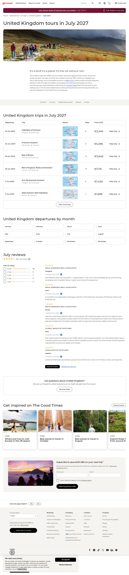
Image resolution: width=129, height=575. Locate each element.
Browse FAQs (64, 389)
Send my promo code (67, 486)
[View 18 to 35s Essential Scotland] (11, 181)
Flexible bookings (52, 530)
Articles (86, 102)
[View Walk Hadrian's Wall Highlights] (11, 194)
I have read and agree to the (76, 480)
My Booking (51, 516)
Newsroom (87, 530)
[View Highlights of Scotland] (11, 131)
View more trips (64, 204)
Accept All (65, 560)
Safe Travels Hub (52, 523)
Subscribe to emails (23, 530)
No (38, 504)
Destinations (21, 3)
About (52, 3)
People (104, 523)
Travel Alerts (51, 527)
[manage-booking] (104, 3)
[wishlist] (99, 3)
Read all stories (119, 405)
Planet (104, 527)
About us (68, 516)
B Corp (104, 516)
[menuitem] (7, 3)
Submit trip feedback (54, 519)
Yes (31, 504)
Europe (24, 16)
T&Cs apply (24, 525)
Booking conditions (53, 534)
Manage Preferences (65, 564)
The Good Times (70, 519)
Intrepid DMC (69, 523)
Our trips (52, 102)
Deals (45, 3)
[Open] (29, 259)
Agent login (51, 537)
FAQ (85, 523)
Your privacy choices (74, 534)
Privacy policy (69, 530)
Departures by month (65, 102)
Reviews (78, 102)
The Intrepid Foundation (110, 519)
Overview (43, 102)
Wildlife (105, 530)
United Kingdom (35, 16)
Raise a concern (89, 534)
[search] (85, 3)
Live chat (87, 519)
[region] (40, 563)
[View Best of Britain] (11, 156)
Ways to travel (34, 3)
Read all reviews (52, 366)
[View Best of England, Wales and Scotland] (11, 169)
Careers (67, 527)
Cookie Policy (22, 569)
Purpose (105, 513)
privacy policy (86, 480)
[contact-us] (109, 3)
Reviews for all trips (68, 367)
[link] (18, 226)
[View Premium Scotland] (11, 144)
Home (5, 16)
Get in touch (88, 516)
